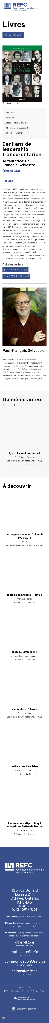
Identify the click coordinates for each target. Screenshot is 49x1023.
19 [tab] (34, 468)
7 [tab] (28, 464)
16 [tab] (22, 468)
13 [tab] (11, 468)
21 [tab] (42, 468)
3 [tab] (12, 464)
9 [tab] (36, 464)
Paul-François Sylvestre (18, 163)
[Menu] (43, 54)
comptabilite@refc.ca (24, 952)
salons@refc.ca (25, 971)
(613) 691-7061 (24, 909)
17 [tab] (26, 468)
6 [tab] (24, 464)
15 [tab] (18, 468)
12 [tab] (7, 468)
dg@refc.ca (24, 942)
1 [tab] (5, 464)
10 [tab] (40, 464)
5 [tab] (20, 464)
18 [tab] (30, 468)
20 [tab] (38, 468)
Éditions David (11, 171)
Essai (13, 113)
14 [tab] (14, 468)
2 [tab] (9, 464)
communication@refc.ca (24, 961)
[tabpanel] (24, 437)
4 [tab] (16, 464)
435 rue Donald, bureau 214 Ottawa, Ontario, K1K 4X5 (24, 896)
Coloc (42, 991)
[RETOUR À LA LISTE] (13, 37)
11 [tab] (44, 464)
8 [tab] (32, 464)
